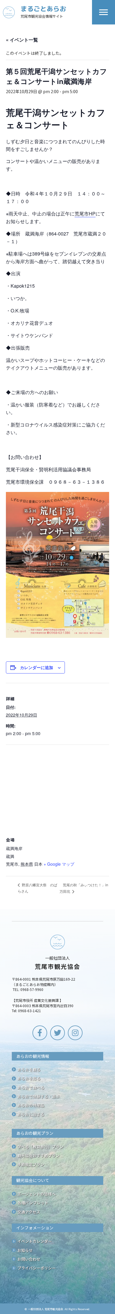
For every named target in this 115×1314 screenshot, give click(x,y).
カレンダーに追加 (36, 667)
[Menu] (103, 12)
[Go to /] (47, 12)
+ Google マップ (59, 864)
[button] (39, 1032)
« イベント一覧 (22, 39)
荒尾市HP (85, 213)
